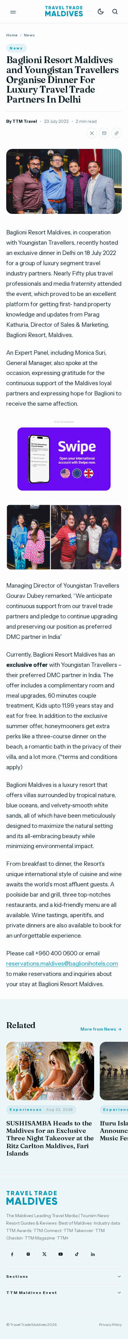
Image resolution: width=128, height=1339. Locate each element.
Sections (17, 1276)
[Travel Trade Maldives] (31, 1198)
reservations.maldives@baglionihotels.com (62, 963)
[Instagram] (28, 1254)
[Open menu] (13, 11)
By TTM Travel (21, 121)
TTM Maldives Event (31, 1292)
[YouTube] (60, 1254)
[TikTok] (77, 1254)
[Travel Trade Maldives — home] (64, 11)
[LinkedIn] (93, 1254)
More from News (98, 1029)
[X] (44, 1254)
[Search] (115, 11)
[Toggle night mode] (100, 11)
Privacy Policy (110, 1324)
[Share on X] (91, 133)
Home (12, 35)
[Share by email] (104, 133)
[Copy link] (116, 133)
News (29, 35)
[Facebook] (12, 1254)
